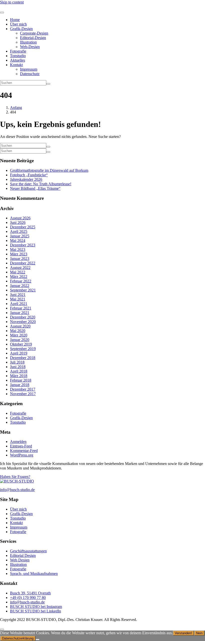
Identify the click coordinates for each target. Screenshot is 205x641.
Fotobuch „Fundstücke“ (29, 175)
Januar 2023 (19, 258)
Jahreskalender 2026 (26, 179)
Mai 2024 (17, 240)
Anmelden (18, 441)
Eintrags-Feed (21, 446)
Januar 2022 (19, 285)
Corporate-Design (34, 33)
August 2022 (20, 267)
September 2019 (23, 349)
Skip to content (12, 2)
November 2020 (23, 321)
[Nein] (38, 639)
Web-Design (30, 47)
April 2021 (18, 303)
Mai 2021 (17, 299)
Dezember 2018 (22, 358)
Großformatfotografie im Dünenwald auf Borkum (49, 170)
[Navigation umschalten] (2, 12)
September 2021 (23, 290)
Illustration (28, 42)
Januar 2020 (19, 340)
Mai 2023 (17, 249)
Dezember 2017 (22, 389)
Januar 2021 (19, 312)
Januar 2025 (19, 236)
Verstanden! (183, 633)
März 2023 (18, 254)
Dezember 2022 (22, 263)
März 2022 (18, 276)
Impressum (28, 69)
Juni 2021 (18, 294)
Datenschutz (30, 74)
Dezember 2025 (22, 227)
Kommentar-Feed (24, 450)
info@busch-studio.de (17, 490)
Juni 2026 (18, 222)
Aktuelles (17, 60)
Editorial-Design (33, 38)
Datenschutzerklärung (18, 638)
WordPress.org (21, 455)
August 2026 (20, 218)
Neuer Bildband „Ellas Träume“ (35, 188)
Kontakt (16, 65)
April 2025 (18, 231)
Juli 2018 (17, 362)
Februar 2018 (20, 380)
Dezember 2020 (22, 317)
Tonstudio (18, 56)
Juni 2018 (18, 367)
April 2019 (18, 353)
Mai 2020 (17, 331)
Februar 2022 (20, 281)
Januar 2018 (19, 385)
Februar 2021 (20, 308)
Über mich (18, 24)
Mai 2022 (17, 272)
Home (15, 20)
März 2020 (18, 335)
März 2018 (18, 376)
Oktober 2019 (21, 344)
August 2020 (20, 326)
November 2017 (23, 394)
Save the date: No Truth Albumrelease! (40, 184)
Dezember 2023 (22, 245)
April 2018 (18, 371)
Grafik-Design (21, 29)
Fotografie (18, 51)
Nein (199, 633)
